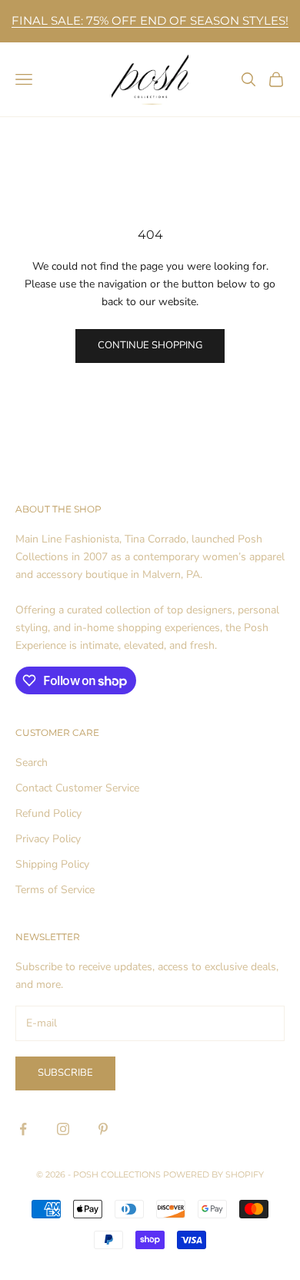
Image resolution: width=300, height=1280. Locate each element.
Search (31, 762)
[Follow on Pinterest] (103, 1129)
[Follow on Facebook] (23, 1129)
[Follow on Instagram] (63, 1129)
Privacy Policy (48, 838)
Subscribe (65, 1073)
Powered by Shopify (213, 1174)
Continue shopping (150, 345)
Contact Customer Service (77, 788)
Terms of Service (55, 889)
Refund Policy (48, 813)
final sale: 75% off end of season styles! (150, 20)
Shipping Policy (52, 864)
